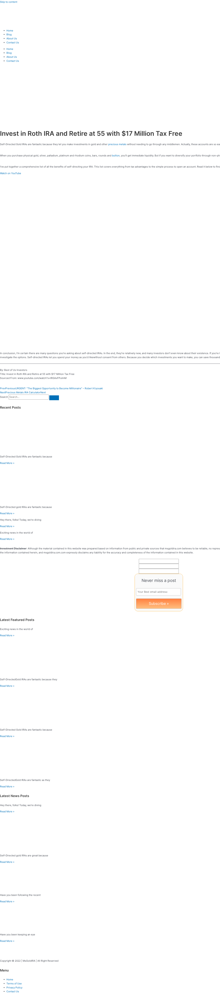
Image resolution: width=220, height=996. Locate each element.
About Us (11, 38)
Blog (9, 34)
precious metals (117, 144)
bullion (116, 155)
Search (4, 396)
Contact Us (12, 42)
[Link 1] (19, 24)
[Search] (54, 397)
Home (9, 30)
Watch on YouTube (10, 173)
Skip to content (8, 1)
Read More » (7, 463)
